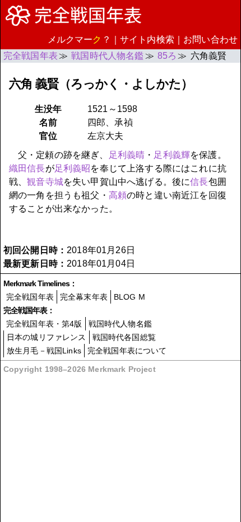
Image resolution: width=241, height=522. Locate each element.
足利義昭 (72, 168)
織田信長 (27, 168)
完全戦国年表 (30, 296)
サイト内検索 (147, 39)
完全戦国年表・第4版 (44, 323)
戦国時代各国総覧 (124, 337)
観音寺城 (45, 182)
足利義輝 (172, 155)
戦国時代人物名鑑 (120, 323)
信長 (199, 182)
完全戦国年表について (127, 350)
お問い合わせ (210, 39)
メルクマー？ (79, 39)
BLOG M (129, 296)
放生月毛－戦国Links (44, 350)
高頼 (118, 195)
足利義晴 (127, 155)
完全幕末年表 (84, 296)
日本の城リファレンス (46, 337)
